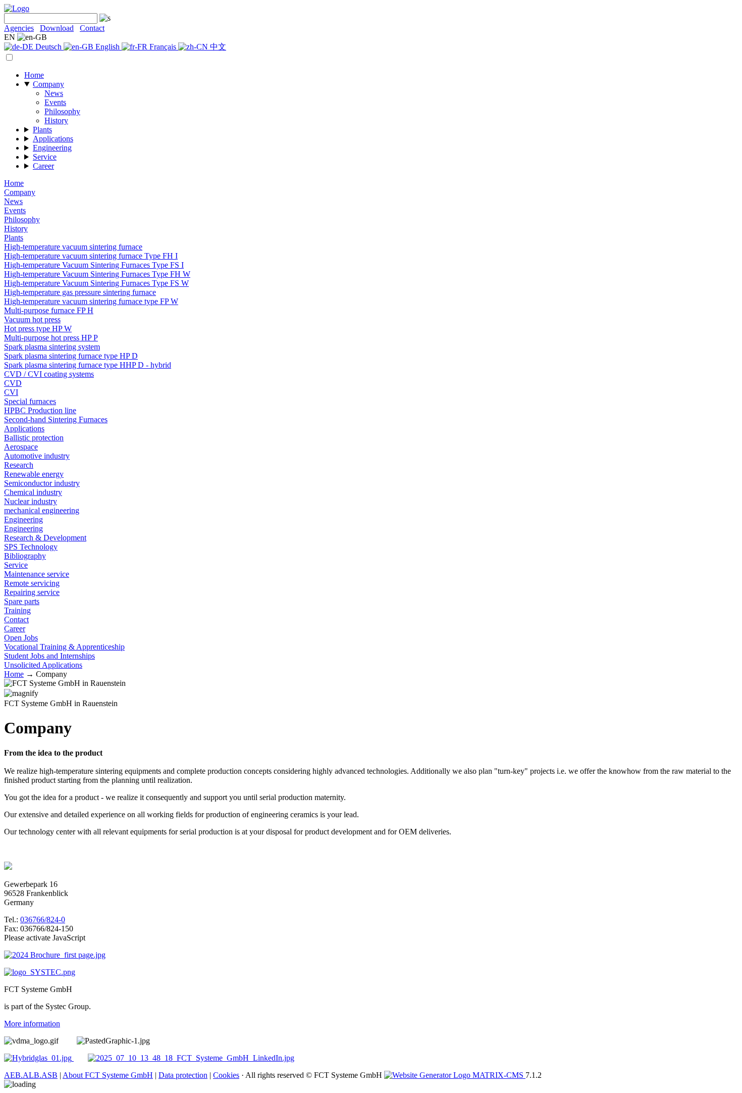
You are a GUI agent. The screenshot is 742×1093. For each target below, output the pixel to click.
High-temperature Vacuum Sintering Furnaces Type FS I (94, 265)
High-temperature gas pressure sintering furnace (80, 292)
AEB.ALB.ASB (31, 1075)
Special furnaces (30, 401)
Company (48, 84)
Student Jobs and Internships (49, 656)
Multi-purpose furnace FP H (48, 310)
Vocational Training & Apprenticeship (64, 646)
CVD (13, 383)
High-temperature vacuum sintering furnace (73, 246)
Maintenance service (36, 574)
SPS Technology (31, 546)
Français (162, 46)
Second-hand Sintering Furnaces (56, 419)
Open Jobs (21, 637)
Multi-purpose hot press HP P (51, 337)
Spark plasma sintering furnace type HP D (71, 356)
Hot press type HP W (38, 328)
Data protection (182, 1075)
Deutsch (48, 46)
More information (32, 1023)
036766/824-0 (42, 919)
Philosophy (62, 111)
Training (17, 610)
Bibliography (25, 556)
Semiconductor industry (42, 483)
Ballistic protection (34, 437)
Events (55, 102)
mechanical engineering (41, 510)
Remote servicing (32, 583)
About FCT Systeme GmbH (108, 1075)
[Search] (104, 18)
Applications (53, 138)
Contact (92, 28)
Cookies (226, 1075)
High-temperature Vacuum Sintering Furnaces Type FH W (97, 274)
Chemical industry (33, 492)
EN (10, 37)
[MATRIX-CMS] (454, 1075)
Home (34, 75)
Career (43, 166)
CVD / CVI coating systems (49, 374)
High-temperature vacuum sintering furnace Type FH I (91, 256)
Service (45, 157)
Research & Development (45, 537)
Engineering (52, 147)
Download (57, 28)
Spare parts (21, 601)
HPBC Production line (40, 410)
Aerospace (21, 446)
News (53, 93)
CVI (11, 392)
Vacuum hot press (32, 319)
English (107, 46)
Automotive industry (37, 456)
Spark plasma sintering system (52, 346)
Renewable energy (34, 474)
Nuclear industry (30, 501)
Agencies (19, 28)
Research (18, 465)
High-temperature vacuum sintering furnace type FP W (91, 301)
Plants (42, 129)
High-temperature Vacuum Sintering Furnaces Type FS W (96, 283)
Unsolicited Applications (43, 665)
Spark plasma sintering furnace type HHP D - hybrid (87, 365)
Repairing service (32, 592)
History (56, 120)
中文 (217, 46)
